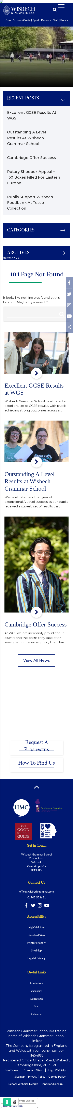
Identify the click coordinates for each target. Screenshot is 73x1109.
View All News (36, 660)
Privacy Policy (36, 1076)
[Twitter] (69, 295)
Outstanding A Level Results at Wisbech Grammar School (26, 138)
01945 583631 (36, 897)
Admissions (36, 983)
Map (36, 1006)
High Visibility (37, 927)
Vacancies (36, 991)
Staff (55, 20)
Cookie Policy (56, 1076)
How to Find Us (36, 763)
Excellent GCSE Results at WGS (31, 115)
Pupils (64, 20)
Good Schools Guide (18, 20)
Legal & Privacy (36, 958)
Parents (46, 20)
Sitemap (19, 1076)
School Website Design (23, 1084)
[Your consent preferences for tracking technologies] (15, 1102)
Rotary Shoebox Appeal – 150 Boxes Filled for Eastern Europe (33, 177)
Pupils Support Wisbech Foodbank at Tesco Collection (30, 203)
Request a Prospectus (36, 746)
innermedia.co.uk (52, 1084)
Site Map (36, 950)
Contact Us (36, 998)
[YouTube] (69, 317)
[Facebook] (69, 284)
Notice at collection (13, 1106)
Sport (36, 20)
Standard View (36, 935)
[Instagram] (69, 306)
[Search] (62, 314)
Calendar (36, 1014)
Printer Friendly (36, 942)
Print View (11, 1070)
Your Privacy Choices (23, 1100)
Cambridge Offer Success (31, 158)
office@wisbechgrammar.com (36, 891)
